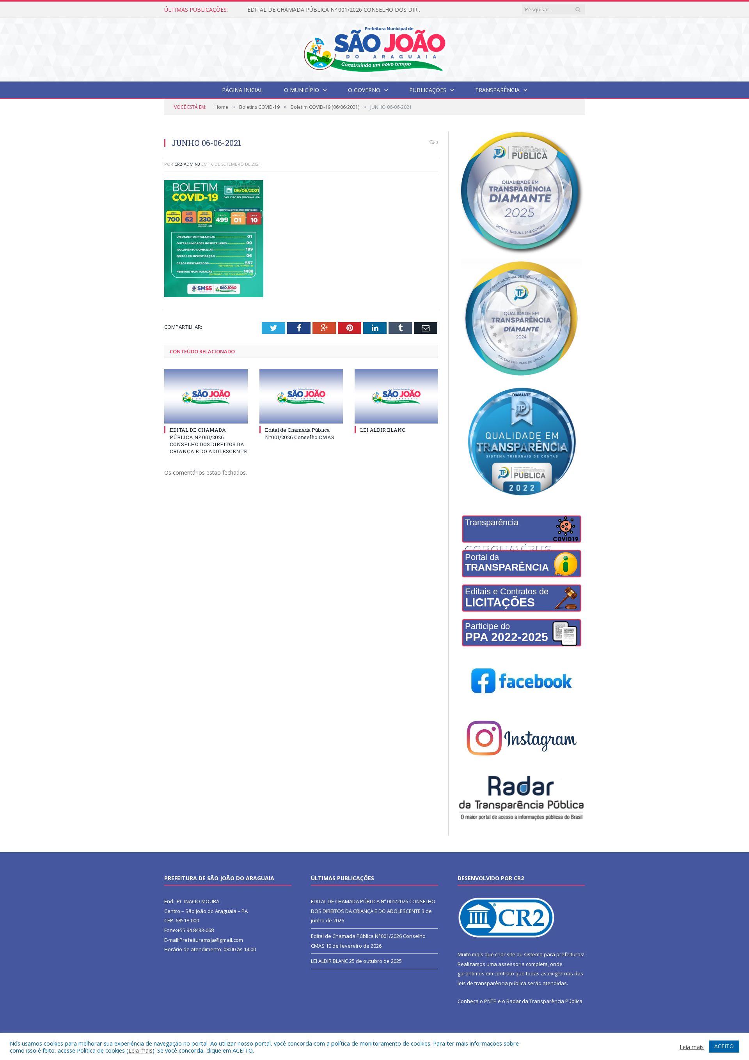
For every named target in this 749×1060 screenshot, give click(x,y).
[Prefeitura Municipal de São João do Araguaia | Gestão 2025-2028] (374, 48)
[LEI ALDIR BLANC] (396, 396)
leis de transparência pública (492, 983)
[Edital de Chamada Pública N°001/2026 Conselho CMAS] (301, 396)
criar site (505, 954)
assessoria (511, 964)
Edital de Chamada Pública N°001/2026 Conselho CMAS (317, 9)
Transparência (497, 90)
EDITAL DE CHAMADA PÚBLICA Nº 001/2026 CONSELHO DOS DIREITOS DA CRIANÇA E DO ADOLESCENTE (208, 440)
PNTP (490, 1001)
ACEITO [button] (724, 1046)
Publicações (427, 90)
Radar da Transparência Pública (544, 1001)
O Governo (364, 90)
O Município (301, 90)
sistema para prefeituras (553, 954)
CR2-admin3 (187, 164)
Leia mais (140, 1050)
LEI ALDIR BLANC (382, 429)
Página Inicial (242, 90)
